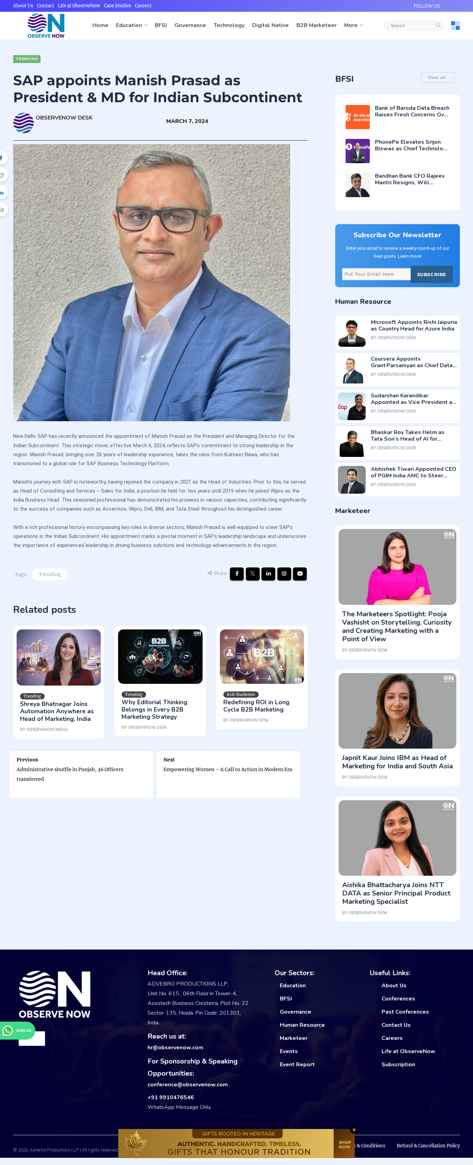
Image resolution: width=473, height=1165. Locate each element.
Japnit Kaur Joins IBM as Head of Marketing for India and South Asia (397, 762)
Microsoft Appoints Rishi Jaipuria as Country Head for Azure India (414, 325)
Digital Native (270, 25)
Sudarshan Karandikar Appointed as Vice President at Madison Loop (413, 402)
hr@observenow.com (175, 1047)
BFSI (161, 25)
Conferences (398, 999)
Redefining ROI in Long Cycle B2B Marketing (256, 706)
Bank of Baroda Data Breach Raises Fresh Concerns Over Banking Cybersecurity (412, 114)
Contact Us (396, 1025)
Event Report (297, 1064)
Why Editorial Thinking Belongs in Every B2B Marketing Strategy (154, 709)
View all (437, 77)
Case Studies (117, 6)
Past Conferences (405, 1012)
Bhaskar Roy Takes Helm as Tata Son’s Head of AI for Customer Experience (408, 439)
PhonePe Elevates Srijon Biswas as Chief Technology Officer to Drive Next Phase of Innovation (412, 152)
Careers (143, 6)
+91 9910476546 (171, 1097)
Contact (45, 6)
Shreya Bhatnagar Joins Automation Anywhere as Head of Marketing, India (57, 711)
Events (289, 1051)
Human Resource (302, 1025)
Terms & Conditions (363, 1146)
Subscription (398, 1064)
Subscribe (431, 274)
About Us (23, 6)
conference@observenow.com (188, 1084)
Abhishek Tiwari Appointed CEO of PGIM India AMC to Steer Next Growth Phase (413, 475)
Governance (190, 25)
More (351, 25)
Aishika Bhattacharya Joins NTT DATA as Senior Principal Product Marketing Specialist (396, 893)
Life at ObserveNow (79, 6)
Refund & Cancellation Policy (428, 1146)
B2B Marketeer (316, 25)
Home (100, 25)
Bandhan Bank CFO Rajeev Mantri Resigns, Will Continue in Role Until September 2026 (410, 186)
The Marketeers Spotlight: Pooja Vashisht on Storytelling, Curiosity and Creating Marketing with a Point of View (397, 626)
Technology (229, 25)
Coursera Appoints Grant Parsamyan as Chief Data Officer (412, 365)
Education (129, 25)
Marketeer (293, 1038)
